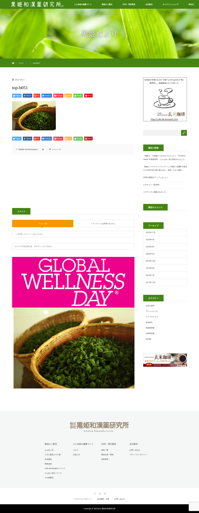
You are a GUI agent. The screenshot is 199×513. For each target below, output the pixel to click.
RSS (104, 493)
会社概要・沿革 (103, 499)
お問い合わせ (135, 450)
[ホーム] (13, 60)
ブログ (75, 450)
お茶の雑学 (150, 305)
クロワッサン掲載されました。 (155, 192)
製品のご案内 (107, 4)
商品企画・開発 (107, 454)
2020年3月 (150, 254)
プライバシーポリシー (138, 454)
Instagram (99, 493)
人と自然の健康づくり (83, 4)
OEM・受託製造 (129, 4)
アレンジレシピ (152, 311)
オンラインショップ (170, 4)
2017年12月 (150, 282)
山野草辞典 (150, 333)
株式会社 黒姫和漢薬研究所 (105, 508)
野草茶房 (48, 464)
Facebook (94, 493)
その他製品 (49, 477)
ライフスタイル (152, 316)
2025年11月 (150, 232)
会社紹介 (149, 322)
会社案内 (149, 4)
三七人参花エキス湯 (52, 454)
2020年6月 (150, 246)
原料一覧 (104, 450)
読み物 (148, 339)
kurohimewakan (31, 149)
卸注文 (191, 4)
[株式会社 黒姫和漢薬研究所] (100, 430)
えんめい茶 (49, 450)
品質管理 (104, 459)
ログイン (37, 246)
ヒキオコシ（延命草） (152, 184)
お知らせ (76, 454)
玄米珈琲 (48, 459)
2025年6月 (150, 239)
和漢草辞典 (150, 328)
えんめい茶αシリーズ (53, 473)
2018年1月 (150, 275)
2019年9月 (150, 268)
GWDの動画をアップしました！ (155, 177)
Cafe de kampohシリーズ (55, 468)
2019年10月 (150, 261)
